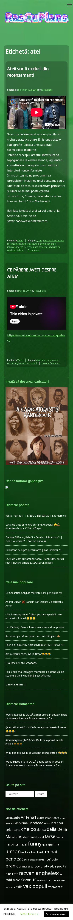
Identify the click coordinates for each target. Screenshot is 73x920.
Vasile (18, 887)
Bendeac (35, 822)
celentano (13, 829)
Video (20, 240)
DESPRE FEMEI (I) (15, 684)
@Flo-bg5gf (12, 752)
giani (44, 844)
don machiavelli (48, 243)
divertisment (30, 837)
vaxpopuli (32, 363)
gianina (53, 844)
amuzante (12, 817)
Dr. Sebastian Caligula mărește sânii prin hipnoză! (33, 593)
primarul (24, 866)
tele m (20, 250)
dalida (41, 829)
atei (40, 240)
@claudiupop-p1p (15, 761)
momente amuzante (34, 859)
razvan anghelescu (16, 363)
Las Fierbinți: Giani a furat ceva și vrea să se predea (34, 627)
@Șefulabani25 (14, 714)
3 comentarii (34, 250)
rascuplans (47, 89)
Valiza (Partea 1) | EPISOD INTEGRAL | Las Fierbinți (35, 515)
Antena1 (28, 817)
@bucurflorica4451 (16, 727)
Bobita (47, 823)
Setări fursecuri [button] (29, 914)
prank (11, 865)
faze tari (60, 837)
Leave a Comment (51, 363)
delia (52, 829)
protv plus (48, 866)
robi (8, 880)
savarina (43, 246)
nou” (48, 859)
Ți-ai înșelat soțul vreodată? (21, 663)
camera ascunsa (30, 243)
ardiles (40, 817)
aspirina (21, 823)
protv (35, 866)
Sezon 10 (28, 879)
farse (49, 836)
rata (15, 874)
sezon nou (42, 880)
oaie (55, 859)
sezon (17, 880)
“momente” (55, 887)
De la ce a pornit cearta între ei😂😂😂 (44, 752)
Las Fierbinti (34, 852)
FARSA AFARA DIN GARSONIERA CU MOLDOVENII (34, 645)
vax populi (35, 886)
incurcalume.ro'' (15, 246)
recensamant (31, 246)
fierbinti (11, 844)
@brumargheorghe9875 (19, 740)
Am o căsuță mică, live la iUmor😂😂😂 (28, 654)
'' (36, 240)
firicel (23, 844)
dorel (41, 837)
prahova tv (52, 360)
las (22, 852)
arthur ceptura (52, 817)
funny (43, 360)
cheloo (28, 829)
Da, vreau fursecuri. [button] (56, 914)
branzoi (57, 823)
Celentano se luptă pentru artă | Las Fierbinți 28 (33, 550)
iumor (12, 851)
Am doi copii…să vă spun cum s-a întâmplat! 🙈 (32, 636)
